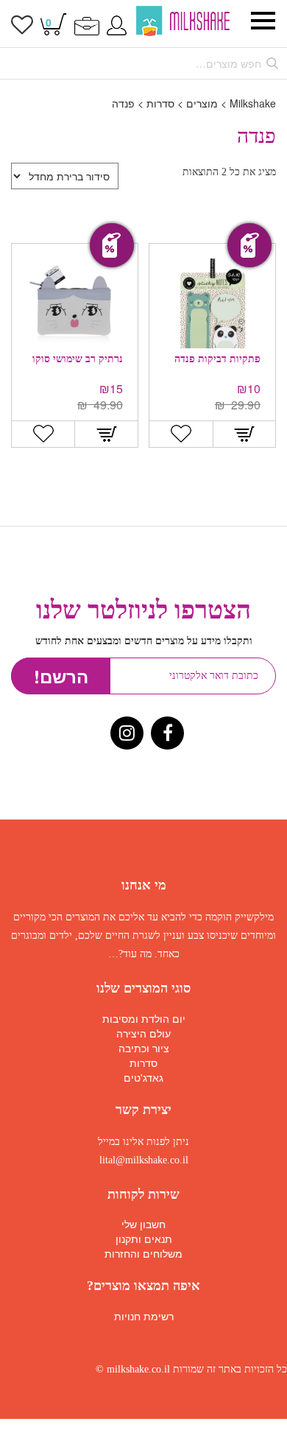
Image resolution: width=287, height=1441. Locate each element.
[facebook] (167, 734)
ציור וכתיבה (143, 1047)
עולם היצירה (143, 1033)
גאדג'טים (143, 1077)
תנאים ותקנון (144, 1238)
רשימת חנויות (144, 1315)
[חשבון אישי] (117, 24)
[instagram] (127, 734)
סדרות (143, 1062)
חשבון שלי (143, 1223)
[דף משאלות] (22, 28)
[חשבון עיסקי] (86, 24)
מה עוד (137, 953)
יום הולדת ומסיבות (143, 1018)
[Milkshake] (183, 21)
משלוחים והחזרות (143, 1253)
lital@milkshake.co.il (143, 1160)
